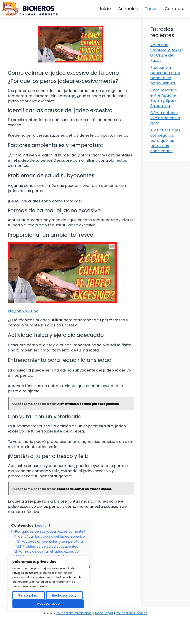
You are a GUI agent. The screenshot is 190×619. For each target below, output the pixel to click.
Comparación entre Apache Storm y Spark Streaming (163, 98)
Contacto (174, 8)
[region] (48, 584)
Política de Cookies (131, 613)
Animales (128, 8)
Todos (151, 8)
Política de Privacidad (73, 613)
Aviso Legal (104, 613)
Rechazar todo (64, 595)
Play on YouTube (23, 311)
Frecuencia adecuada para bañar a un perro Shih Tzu (165, 75)
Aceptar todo (48, 603)
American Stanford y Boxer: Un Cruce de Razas (166, 52)
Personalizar (28, 595)
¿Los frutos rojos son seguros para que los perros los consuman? (165, 140)
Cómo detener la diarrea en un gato (165, 118)
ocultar (42, 526)
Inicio (105, 8)
